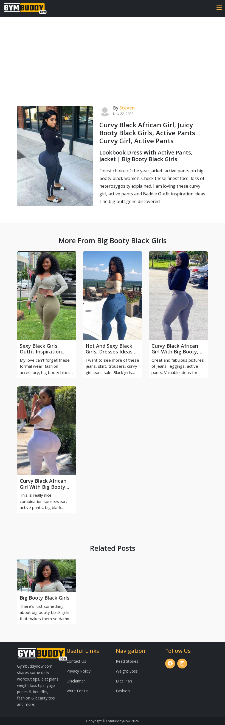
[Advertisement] (112, 57)
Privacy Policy (78, 671)
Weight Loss (127, 671)
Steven (127, 108)
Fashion (123, 690)
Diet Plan (124, 681)
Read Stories (127, 661)
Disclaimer (75, 681)
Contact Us (76, 661)
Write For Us (77, 690)
